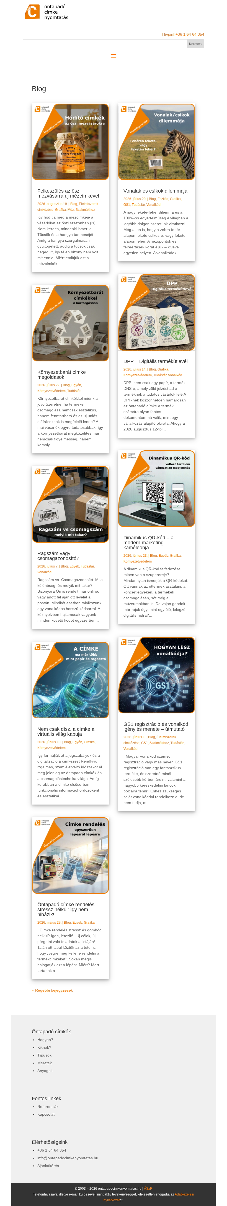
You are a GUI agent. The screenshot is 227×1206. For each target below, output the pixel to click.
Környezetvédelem (51, 391)
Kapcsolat (46, 1114)
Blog (73, 204)
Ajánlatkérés (48, 1165)
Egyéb (76, 385)
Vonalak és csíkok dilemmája (155, 191)
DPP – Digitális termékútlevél (155, 361)
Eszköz (163, 199)
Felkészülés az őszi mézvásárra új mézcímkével (68, 193)
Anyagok (45, 1070)
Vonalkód (44, 572)
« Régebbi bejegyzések (52, 990)
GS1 (126, 205)
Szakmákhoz (85, 210)
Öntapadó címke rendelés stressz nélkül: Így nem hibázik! (65, 909)
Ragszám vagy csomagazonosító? (58, 556)
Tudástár (74, 391)
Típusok (44, 1055)
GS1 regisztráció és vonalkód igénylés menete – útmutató (155, 726)
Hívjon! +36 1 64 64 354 (183, 34)
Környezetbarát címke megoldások (61, 374)
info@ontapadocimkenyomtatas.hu (67, 1158)
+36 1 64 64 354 (51, 1150)
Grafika (60, 210)
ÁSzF (148, 1189)
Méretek (44, 1063)
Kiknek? (44, 1047)
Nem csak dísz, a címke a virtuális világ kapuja (65, 731)
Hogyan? (45, 1039)
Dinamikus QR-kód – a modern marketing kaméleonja (148, 542)
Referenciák (47, 1106)
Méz (71, 210)
